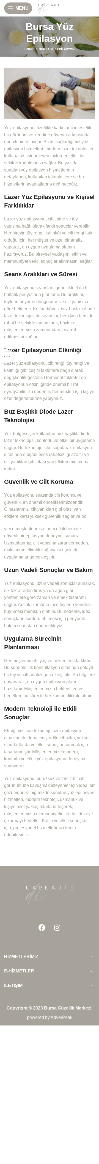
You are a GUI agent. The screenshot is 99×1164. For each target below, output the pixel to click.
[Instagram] (57, 927)
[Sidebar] (7, 356)
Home (29, 49)
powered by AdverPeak (49, 1017)
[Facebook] (42, 927)
